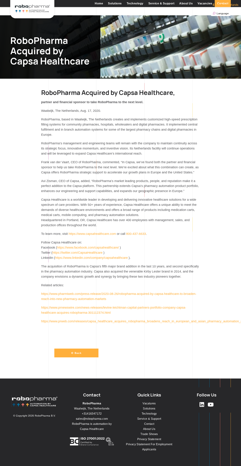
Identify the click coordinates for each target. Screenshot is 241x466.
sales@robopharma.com (92, 418)
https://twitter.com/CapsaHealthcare (77, 252)
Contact (149, 423)
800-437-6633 (136, 234)
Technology (135, 3)
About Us (186, 3)
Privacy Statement (149, 439)
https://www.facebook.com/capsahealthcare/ (88, 247)
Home (99, 3)
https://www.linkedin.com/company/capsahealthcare (91, 257)
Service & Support (161, 3)
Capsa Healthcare (92, 428)
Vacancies (205, 3)
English (218, 4)
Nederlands (231, 4)
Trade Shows (149, 434)
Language (223, 13)
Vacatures (149, 403)
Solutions (115, 3)
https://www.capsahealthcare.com (92, 234)
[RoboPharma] (32, 9)
